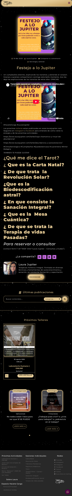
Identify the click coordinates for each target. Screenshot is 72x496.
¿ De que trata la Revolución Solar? (27, 174)
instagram (19, 131)
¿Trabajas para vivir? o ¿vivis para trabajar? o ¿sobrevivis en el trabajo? (20, 419)
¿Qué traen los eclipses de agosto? (11, 463)
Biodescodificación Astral (35, 478)
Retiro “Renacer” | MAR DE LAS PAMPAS (11, 471)
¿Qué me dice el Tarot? (31, 158)
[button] (39, 257)
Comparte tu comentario (50, 58)
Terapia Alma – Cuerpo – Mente (34, 472)
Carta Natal (30, 459)
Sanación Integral (32, 476)
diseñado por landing (10, 490)
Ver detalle (25, 375)
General (41, 62)
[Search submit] (64, 299)
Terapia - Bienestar (52, 391)
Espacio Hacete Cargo (12, 484)
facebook (30, 131)
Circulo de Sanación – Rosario (9, 467)
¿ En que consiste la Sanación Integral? (29, 204)
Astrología (33, 62)
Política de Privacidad (10, 486)
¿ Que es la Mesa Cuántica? (25, 216)
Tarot (28, 469)
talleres (19, 128)
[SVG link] (8, 3)
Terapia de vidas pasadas (34, 481)
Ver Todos (5, 475)
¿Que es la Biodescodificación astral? (28, 189)
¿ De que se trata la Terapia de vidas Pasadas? (28, 232)
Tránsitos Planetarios (33, 464)
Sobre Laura (12, 479)
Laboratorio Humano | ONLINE (10, 459)
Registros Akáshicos (33, 466)
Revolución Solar (32, 461)
